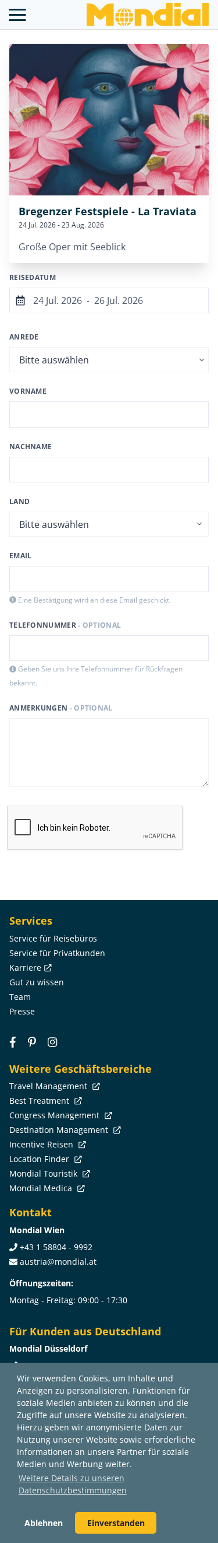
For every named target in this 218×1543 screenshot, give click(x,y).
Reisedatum (32, 277)
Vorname (28, 391)
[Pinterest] (32, 1042)
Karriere (25, 967)
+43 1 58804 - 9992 (56, 1246)
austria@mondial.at (58, 1261)
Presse (22, 1011)
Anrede (24, 337)
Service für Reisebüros (53, 938)
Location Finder (40, 1158)
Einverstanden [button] (116, 1522)
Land (19, 501)
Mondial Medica (41, 1188)
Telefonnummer (65, 625)
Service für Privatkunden (57, 952)
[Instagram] (52, 1042)
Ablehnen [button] (43, 1522)
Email (20, 556)
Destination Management (59, 1129)
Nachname (30, 447)
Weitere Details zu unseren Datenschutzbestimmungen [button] (73, 1484)
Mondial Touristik (44, 1173)
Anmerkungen (61, 708)
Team (20, 996)
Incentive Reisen (42, 1144)
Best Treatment (40, 1100)
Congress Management (55, 1115)
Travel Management (49, 1085)
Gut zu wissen (36, 982)
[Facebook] (12, 1042)
